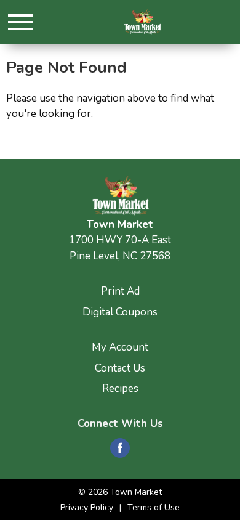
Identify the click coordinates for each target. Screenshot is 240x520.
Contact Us (120, 368)
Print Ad (120, 291)
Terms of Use (153, 507)
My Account (120, 347)
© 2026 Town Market (120, 492)
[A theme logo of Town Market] (142, 22)
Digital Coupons (120, 312)
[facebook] (120, 452)
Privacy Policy (86, 507)
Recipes (120, 388)
